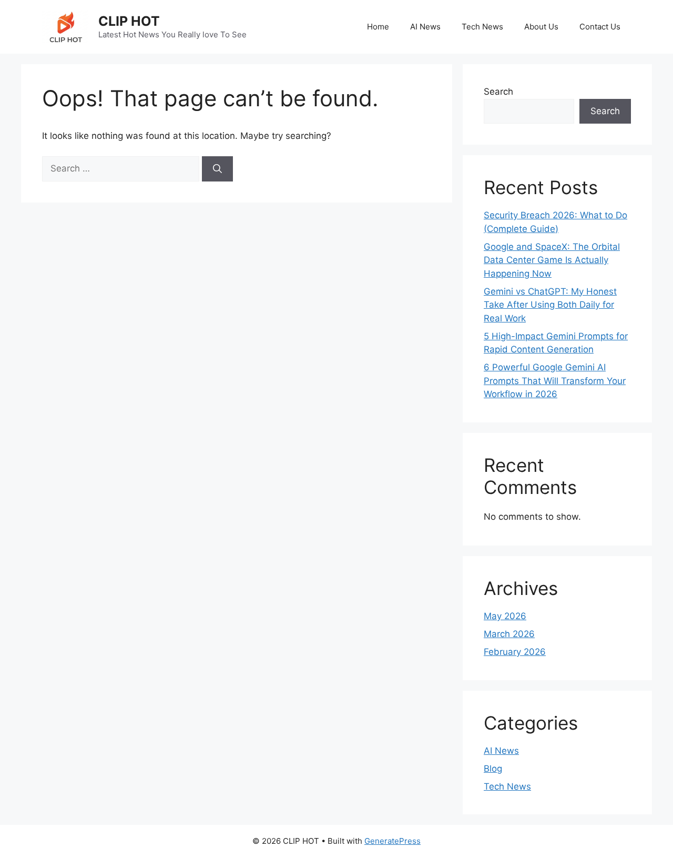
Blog (493, 768)
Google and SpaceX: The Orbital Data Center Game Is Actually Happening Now (552, 260)
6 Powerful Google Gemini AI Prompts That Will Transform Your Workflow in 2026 (555, 380)
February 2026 (515, 652)
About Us (541, 27)
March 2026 (509, 634)
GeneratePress (392, 841)
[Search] (217, 168)
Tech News (482, 27)
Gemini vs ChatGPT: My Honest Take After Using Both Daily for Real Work (550, 305)
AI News (425, 27)
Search (498, 91)
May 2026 (505, 616)
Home (378, 27)
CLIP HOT (129, 21)
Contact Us (599, 27)
